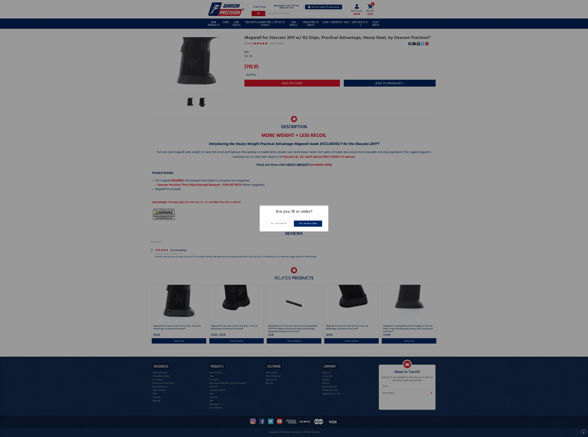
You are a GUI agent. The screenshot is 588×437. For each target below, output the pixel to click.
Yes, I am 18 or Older (308, 223)
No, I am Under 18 (279, 223)
